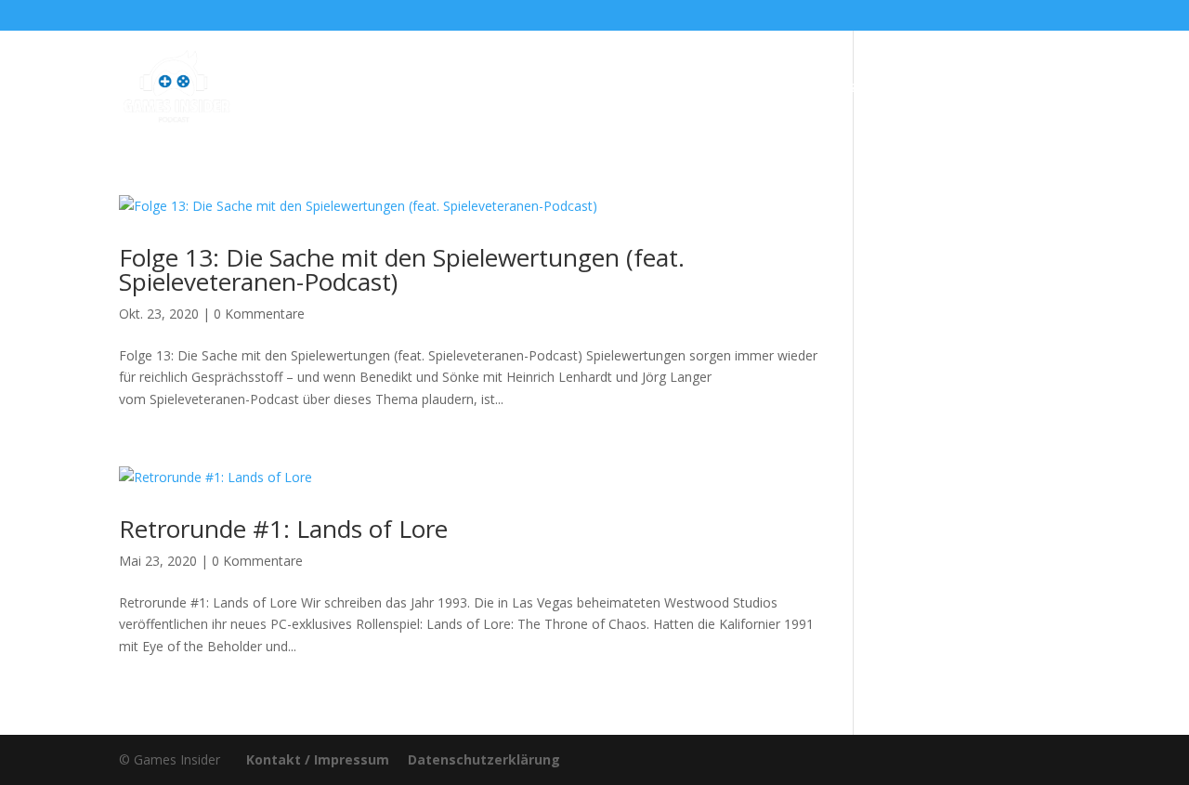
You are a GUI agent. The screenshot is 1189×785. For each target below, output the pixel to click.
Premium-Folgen (585, 88)
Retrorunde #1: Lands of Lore (283, 528)
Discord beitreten (968, 88)
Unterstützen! (828, 88)
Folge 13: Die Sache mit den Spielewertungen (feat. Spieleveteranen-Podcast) (402, 269)
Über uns (718, 88)
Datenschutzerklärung (484, 759)
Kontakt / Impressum (317, 759)
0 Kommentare (259, 313)
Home (341, 88)
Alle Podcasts (434, 88)
